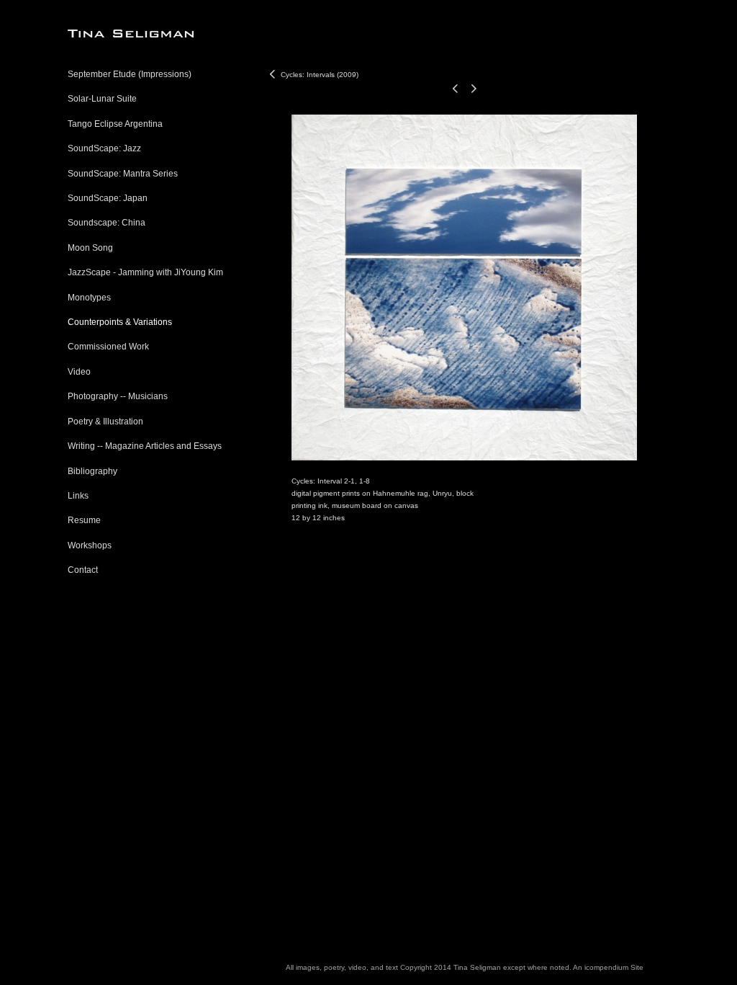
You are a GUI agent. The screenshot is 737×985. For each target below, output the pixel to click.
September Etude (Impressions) (129, 74)
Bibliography (92, 471)
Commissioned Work (108, 347)
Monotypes (89, 298)
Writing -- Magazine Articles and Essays (145, 446)
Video (79, 372)
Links (78, 496)
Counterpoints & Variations (120, 322)
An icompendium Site (608, 967)
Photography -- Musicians (118, 396)
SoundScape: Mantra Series (123, 174)
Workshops (90, 545)
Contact (83, 570)
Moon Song (90, 248)
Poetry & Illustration (105, 421)
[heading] (104, 33)
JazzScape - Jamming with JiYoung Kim (145, 272)
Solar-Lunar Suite (102, 99)
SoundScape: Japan (108, 198)
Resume (84, 520)
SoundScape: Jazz (104, 148)
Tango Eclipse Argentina (115, 124)
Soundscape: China (106, 223)
